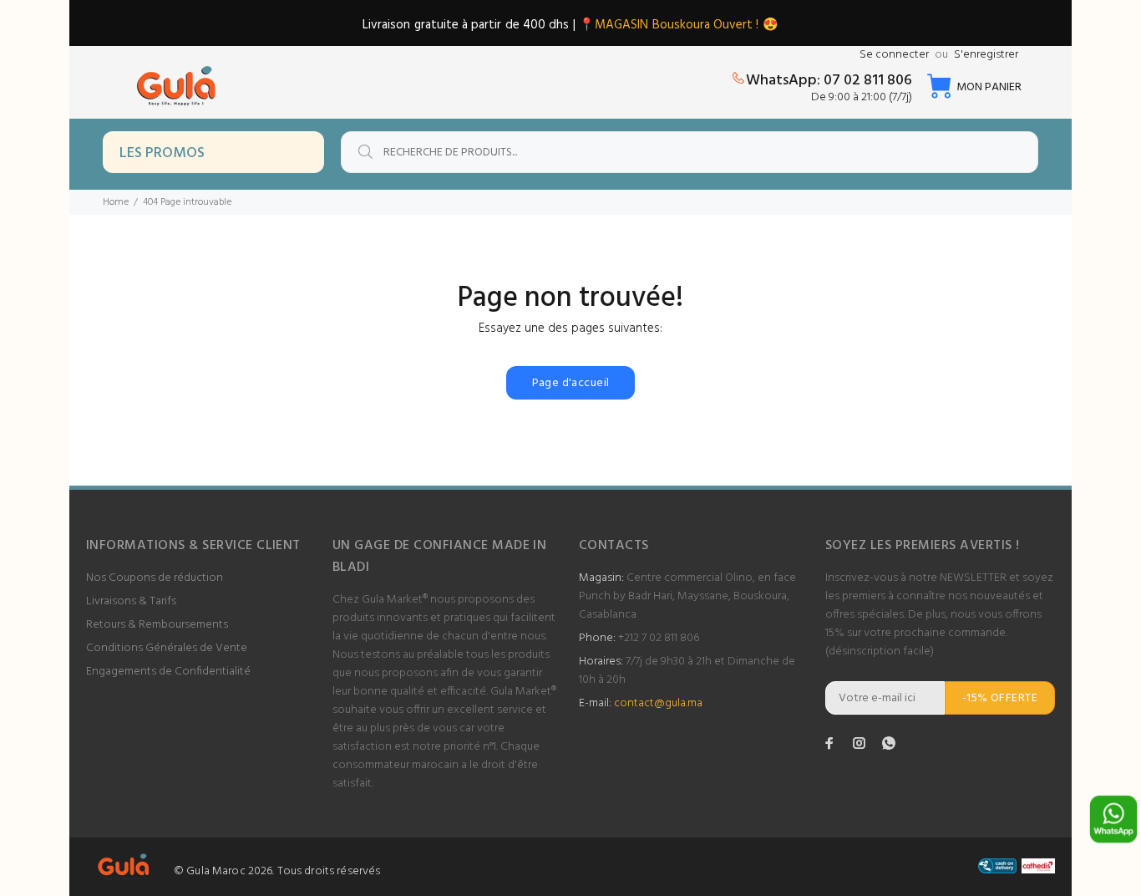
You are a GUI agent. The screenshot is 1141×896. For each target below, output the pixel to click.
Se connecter (894, 54)
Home (116, 202)
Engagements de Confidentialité (168, 671)
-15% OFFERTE (999, 698)
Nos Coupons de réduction (154, 578)
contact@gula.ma (658, 703)
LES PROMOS (162, 153)
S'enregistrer (986, 54)
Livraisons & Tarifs (131, 601)
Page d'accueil (571, 383)
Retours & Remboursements (157, 624)
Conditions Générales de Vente (166, 648)
